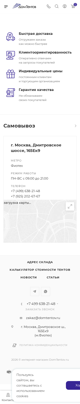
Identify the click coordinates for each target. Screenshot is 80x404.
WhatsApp (45, 291)
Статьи (53, 277)
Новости (28, 277)
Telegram (34, 291)
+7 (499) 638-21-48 (25, 191)
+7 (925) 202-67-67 (25, 196)
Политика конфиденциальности (43, 345)
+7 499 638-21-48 (41, 304)
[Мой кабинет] (65, 7)
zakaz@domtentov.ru (43, 318)
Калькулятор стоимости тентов (40, 269)
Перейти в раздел (75, 126)
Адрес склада (40, 262)
